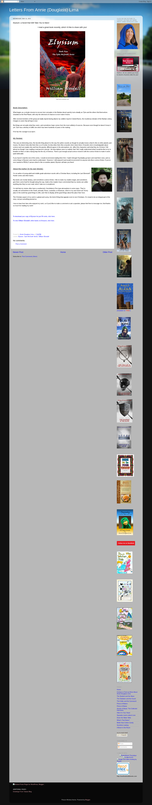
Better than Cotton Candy (125, 722)
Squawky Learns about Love (126, 715)
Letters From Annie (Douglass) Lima (43, 9)
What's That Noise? (123, 720)
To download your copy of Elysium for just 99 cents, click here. (34, 216)
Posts (121, 743)
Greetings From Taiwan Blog (22, 791)
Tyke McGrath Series (31, 236)
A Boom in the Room (123, 727)
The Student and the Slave (125, 696)
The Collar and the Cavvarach (126, 701)
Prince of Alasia (122, 706)
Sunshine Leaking (123, 725)
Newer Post (18, 252)
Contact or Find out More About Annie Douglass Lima (127, 693)
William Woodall (44, 236)
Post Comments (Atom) (29, 256)
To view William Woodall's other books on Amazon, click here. (33, 220)
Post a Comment (21, 244)
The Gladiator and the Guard (126, 698)
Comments (123, 747)
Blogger (87, 800)
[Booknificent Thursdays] (128, 755)
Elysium (20, 236)
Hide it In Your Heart (123, 713)
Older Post (107, 252)
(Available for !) (124, 310)
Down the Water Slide (124, 717)
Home (63, 252)
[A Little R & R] (128, 757)
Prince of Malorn (122, 703)
